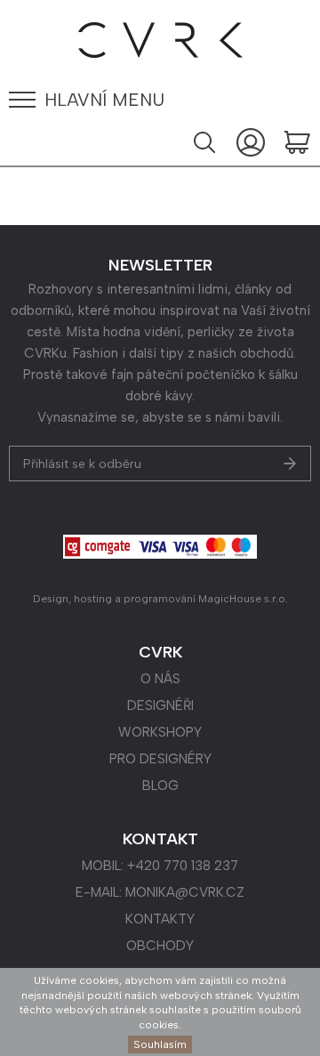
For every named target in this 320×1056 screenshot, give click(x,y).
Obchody (160, 946)
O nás (160, 679)
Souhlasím (160, 1044)
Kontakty (160, 919)
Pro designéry (160, 759)
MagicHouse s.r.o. (243, 598)
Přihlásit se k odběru (82, 464)
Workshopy (160, 732)
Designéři (160, 705)
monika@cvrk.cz (184, 892)
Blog (160, 786)
